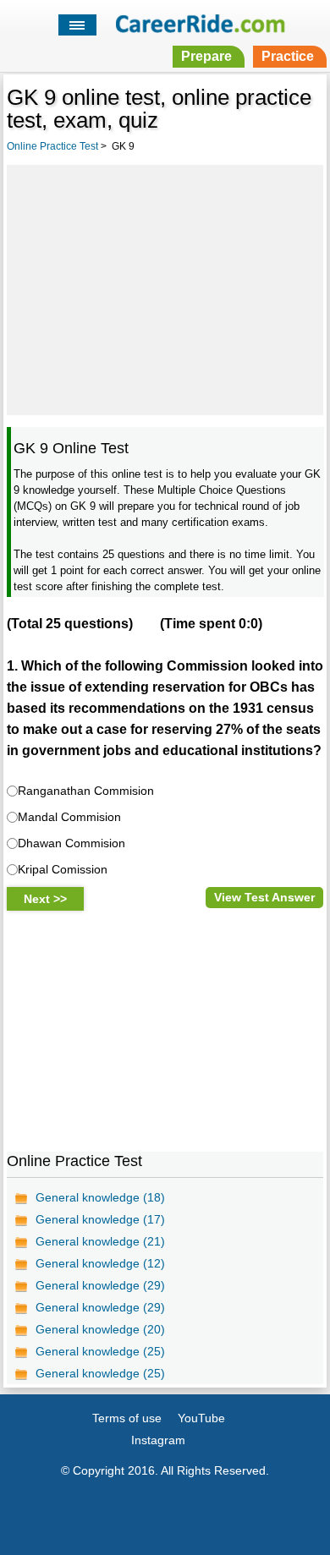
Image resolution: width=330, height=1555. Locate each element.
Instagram (158, 1440)
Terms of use (127, 1418)
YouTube (201, 1418)
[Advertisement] (165, 287)
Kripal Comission (62, 869)
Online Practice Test (52, 146)
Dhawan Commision (71, 843)
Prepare (206, 56)
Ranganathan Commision (86, 790)
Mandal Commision (69, 817)
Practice (287, 56)
